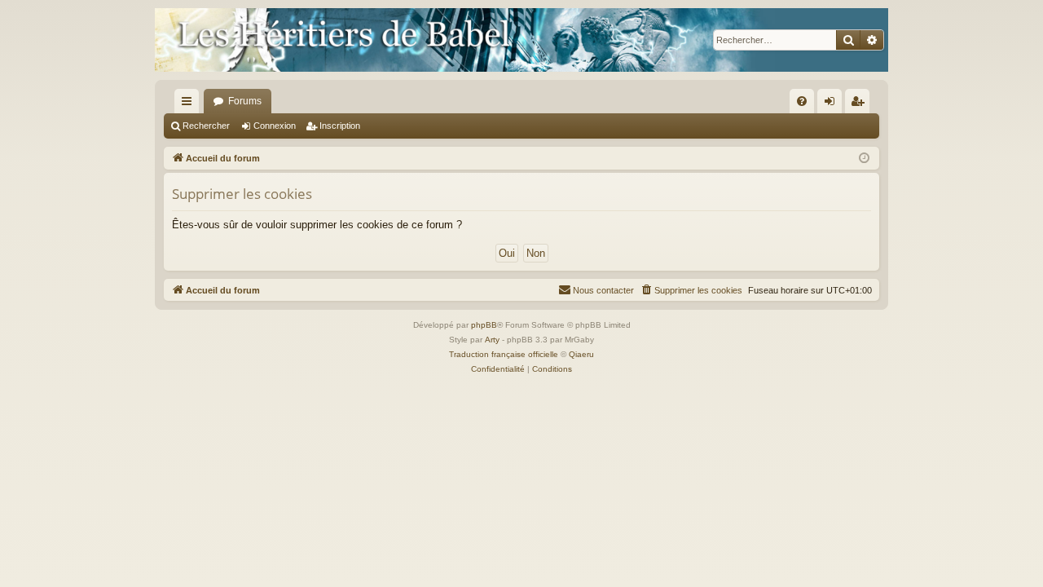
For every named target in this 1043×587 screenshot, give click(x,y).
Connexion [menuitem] (833, 104)
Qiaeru (581, 354)
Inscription (339, 125)
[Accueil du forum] (521, 40)
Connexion (274, 125)
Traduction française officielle (503, 354)
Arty (492, 339)
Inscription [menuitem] (860, 104)
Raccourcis (190, 104)
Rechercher (206, 125)
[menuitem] (802, 101)
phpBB (484, 324)
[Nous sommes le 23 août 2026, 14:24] (864, 158)
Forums (245, 101)
